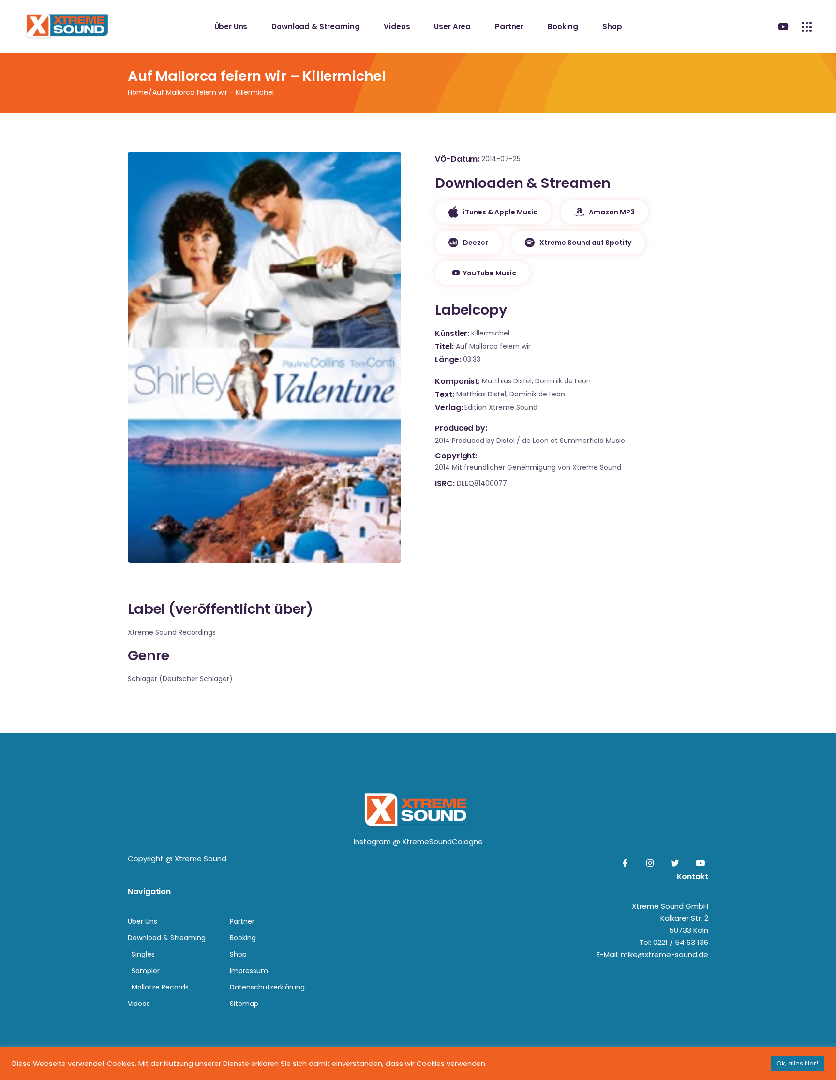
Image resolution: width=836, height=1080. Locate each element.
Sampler (146, 970)
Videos (139, 1003)
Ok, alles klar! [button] (797, 1063)
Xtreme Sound (200, 858)
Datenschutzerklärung (267, 987)
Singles (143, 954)
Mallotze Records (160, 987)
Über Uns (142, 921)
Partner (242, 921)
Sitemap (244, 1003)
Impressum (249, 970)
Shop (238, 954)
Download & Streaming (167, 938)
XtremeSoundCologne (442, 842)
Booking (243, 938)
